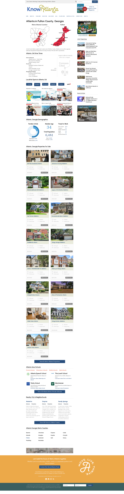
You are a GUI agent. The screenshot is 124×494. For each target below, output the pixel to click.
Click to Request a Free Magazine (91, 8)
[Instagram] (51, 479)
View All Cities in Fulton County (50, 422)
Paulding (28, 440)
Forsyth (65, 435)
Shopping (45, 84)
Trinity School (35, 383)
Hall (52, 438)
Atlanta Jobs (62, 16)
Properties (34, 403)
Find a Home (38, 16)
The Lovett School (61, 373)
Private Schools (30, 370)
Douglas (40, 435)
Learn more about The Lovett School (63, 378)
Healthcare (51, 16)
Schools (28, 403)
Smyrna (44, 401)
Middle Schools (53, 370)
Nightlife (53, 84)
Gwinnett (40, 438)
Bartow (28, 432)
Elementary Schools (41, 370)
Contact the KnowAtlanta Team (49, 467)
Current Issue (79, 16)
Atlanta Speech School (38, 373)
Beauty (61, 84)
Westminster (59, 383)
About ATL (32, 16)
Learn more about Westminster (62, 388)
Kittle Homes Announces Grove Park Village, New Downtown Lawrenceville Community (92, 79)
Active (37, 84)
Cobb (64, 432)
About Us (86, 16)
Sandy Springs (63, 401)
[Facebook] (48, 479)
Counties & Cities (70, 16)
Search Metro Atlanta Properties (50, 361)
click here (59, 486)
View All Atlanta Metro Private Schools (50, 391)
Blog (56, 16)
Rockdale (41, 440)
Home (27, 16)
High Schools (62, 370)
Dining (29, 84)
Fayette (53, 435)
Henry (64, 438)
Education (44, 16)
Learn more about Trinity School (38, 388)
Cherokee (41, 432)
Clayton (53, 432)
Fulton (28, 438)
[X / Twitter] (53, 479)
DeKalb (28, 435)
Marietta (29, 401)
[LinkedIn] (46, 479)
